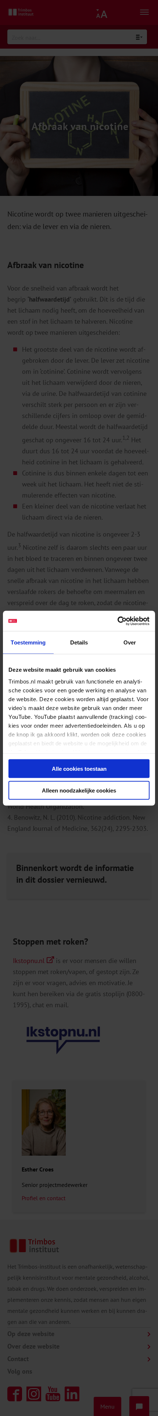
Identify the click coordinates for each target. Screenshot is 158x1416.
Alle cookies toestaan (79, 769)
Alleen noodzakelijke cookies (79, 790)
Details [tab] (79, 642)
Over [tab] (129, 642)
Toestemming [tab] (28, 642)
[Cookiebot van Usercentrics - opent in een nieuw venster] (117, 621)
